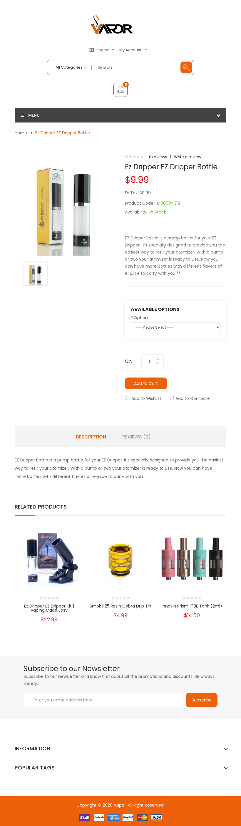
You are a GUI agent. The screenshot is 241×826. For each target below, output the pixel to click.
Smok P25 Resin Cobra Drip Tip (120, 606)
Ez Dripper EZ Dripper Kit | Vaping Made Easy (49, 608)
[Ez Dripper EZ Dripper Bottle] (35, 273)
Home (21, 133)
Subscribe (202, 700)
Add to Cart (146, 383)
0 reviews (158, 157)
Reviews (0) (136, 437)
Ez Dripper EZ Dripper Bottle (62, 133)
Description (91, 437)
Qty (129, 361)
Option (141, 318)
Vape (119, 805)
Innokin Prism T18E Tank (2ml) (192, 606)
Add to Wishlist (146, 398)
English (103, 50)
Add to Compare (192, 398)
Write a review (187, 157)
